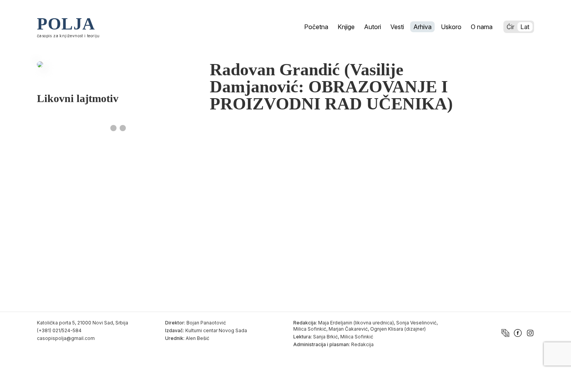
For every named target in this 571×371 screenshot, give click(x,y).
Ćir (510, 27)
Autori (372, 27)
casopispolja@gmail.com (66, 338)
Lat (525, 27)
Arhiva (422, 27)
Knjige (346, 27)
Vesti (397, 27)
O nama (482, 27)
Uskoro (451, 27)
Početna (316, 27)
